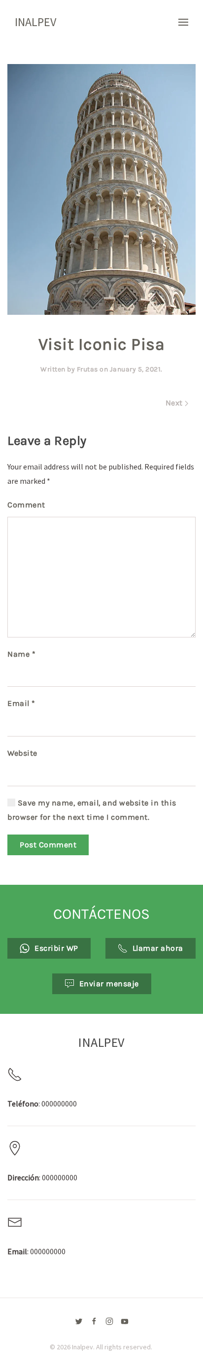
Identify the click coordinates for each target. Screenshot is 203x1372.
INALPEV (35, 22)
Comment (26, 504)
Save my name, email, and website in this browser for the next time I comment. (91, 810)
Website (22, 753)
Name (21, 654)
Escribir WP (56, 948)
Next (175, 402)
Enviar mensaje (109, 983)
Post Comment (48, 844)
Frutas (87, 369)
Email (21, 703)
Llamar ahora (158, 948)
